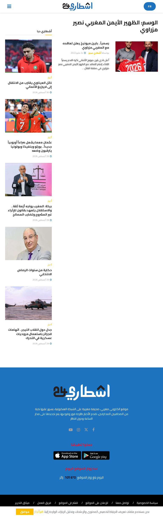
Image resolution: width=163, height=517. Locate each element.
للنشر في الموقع (68, 502)
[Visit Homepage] (78, 6)
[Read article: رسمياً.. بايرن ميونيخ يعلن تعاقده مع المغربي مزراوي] (136, 56)
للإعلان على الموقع (97, 502)
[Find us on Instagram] (78, 429)
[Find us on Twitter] (86, 429)
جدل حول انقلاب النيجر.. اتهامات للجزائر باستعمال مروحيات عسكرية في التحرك (30, 334)
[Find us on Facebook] (93, 429)
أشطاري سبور (94, 53)
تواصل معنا (122, 502)
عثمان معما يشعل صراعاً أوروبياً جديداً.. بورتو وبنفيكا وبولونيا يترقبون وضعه (30, 146)
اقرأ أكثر (38, 511)
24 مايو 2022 (77, 53)
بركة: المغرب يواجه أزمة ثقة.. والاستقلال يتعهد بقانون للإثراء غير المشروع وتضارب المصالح (30, 210)
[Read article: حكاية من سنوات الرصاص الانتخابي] (28, 243)
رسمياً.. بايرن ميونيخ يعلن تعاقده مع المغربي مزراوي (86, 45)
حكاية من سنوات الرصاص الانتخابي (34, 272)
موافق (24, 511)
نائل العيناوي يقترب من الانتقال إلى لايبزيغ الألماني (30, 85)
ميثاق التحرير (22, 502)
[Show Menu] (9, 6)
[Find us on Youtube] (71, 429)
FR (150, 6)
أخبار (50, 77)
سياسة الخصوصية (147, 502)
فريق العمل (44, 502)
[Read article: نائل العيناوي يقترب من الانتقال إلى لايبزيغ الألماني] (28, 56)
